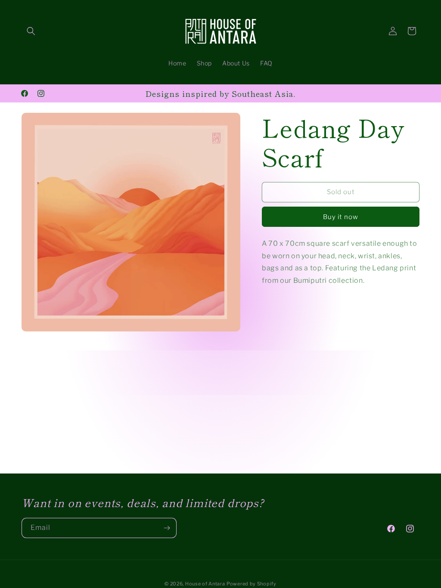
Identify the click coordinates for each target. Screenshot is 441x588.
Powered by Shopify (251, 584)
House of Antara (205, 584)
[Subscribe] (166, 528)
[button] (31, 31)
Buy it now (340, 217)
